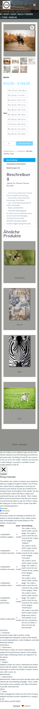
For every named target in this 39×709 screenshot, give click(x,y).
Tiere (4, 17)
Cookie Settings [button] (5, 465)
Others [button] (2, 689)
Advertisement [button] (5, 674)
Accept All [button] (14, 465)
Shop (6, 14)
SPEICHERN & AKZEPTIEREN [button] (10, 701)
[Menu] (34, 5)
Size (5, 113)
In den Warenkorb (24, 143)
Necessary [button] (3, 508)
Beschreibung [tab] (12, 160)
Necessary (6, 511)
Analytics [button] (3, 660)
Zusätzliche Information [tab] (16, 164)
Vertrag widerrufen (19, 706)
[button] (32, 28)
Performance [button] (4, 645)
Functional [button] (3, 630)
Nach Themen (25, 14)
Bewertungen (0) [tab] (13, 168)
